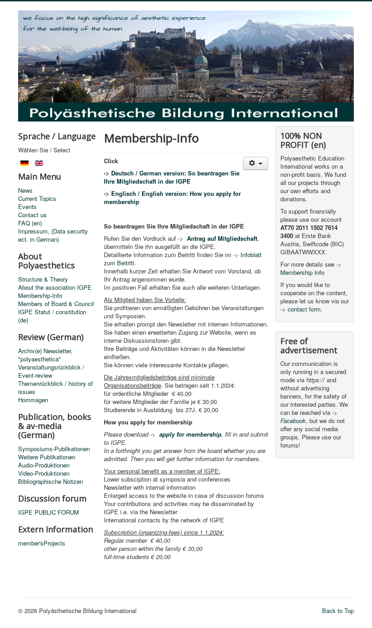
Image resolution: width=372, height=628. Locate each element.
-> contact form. (301, 309)
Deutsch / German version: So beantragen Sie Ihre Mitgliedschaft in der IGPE (172, 177)
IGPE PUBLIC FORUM (48, 512)
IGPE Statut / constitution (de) (52, 316)
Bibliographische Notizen (50, 481)
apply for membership (190, 434)
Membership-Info (40, 296)
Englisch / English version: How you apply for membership (172, 197)
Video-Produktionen (43, 473)
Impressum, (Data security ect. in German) (53, 235)
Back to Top (338, 610)
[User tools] (255, 163)
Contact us (32, 215)
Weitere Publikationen (46, 457)
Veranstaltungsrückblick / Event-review (51, 371)
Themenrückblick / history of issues (55, 388)
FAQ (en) (30, 223)
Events (27, 207)
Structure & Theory (43, 279)
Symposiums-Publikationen (54, 449)
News (25, 190)
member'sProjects (41, 543)
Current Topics (37, 199)
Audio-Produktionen (43, 465)
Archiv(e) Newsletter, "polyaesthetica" (45, 355)
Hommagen (33, 400)
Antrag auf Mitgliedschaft (222, 238)
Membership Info (302, 272)
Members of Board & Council (56, 304)
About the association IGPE (55, 287)
